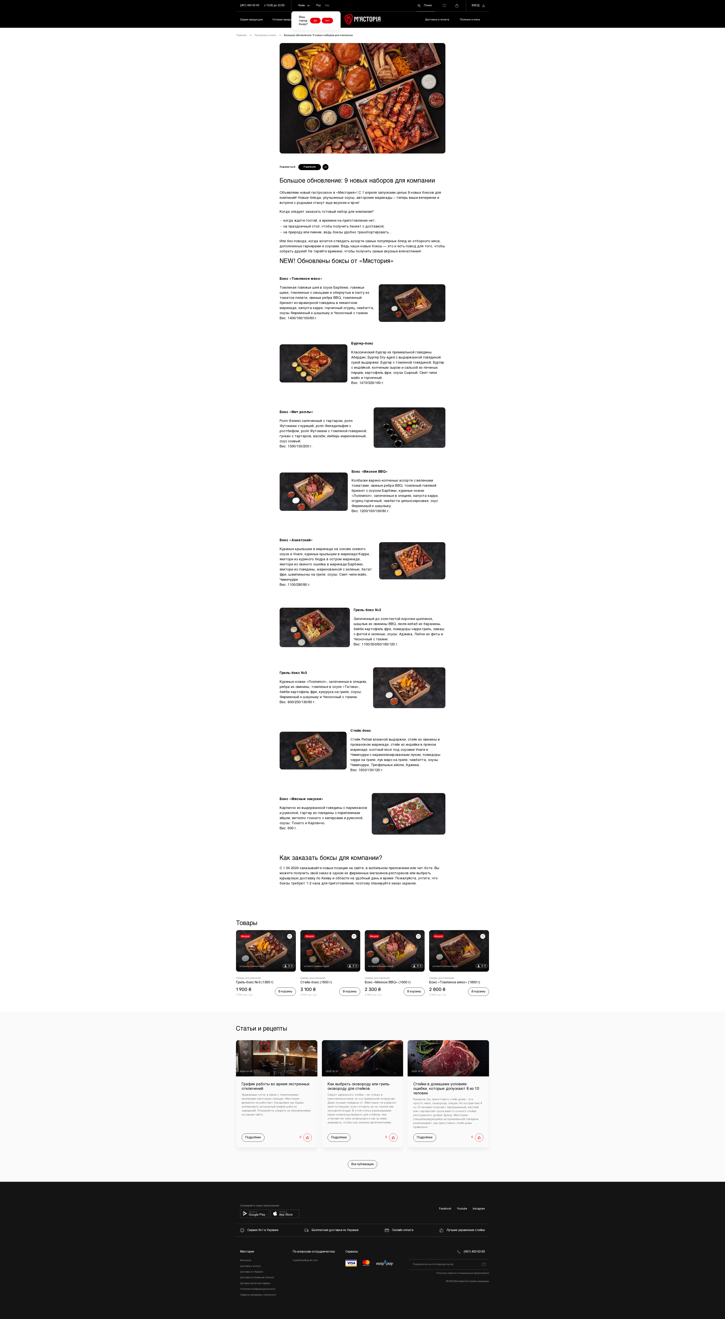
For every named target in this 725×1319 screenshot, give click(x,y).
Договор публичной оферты (255, 1283)
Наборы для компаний (248, 978)
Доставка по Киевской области (257, 1278)
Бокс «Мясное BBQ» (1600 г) (388, 982)
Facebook (310, 167)
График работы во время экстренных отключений (275, 1086)
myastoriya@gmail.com (305, 1260)
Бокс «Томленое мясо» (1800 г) (454, 982)
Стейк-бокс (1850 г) (316, 982)
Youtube (462, 1209)
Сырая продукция (251, 19)
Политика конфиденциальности (257, 1289)
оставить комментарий (252, 966)
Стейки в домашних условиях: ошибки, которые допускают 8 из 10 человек (446, 1088)
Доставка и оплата (437, 19)
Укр (327, 5)
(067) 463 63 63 (249, 5)
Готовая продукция (284, 19)
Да (315, 20)
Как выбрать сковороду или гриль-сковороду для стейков (359, 1086)
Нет (327, 20)
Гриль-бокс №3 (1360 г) (254, 982)
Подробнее (253, 1137)
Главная (241, 35)
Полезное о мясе (265, 35)
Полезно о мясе (470, 19)
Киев (301, 5)
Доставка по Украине (251, 1272)
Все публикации (362, 1164)
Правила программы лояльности (258, 1295)
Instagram (479, 1209)
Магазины (245, 1260)
